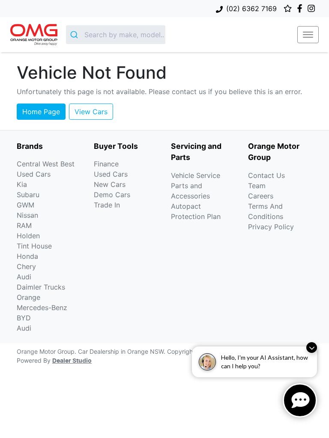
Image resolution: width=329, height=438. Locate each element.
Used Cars (111, 174)
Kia (22, 184)
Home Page (41, 111)
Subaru (28, 194)
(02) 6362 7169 (251, 8)
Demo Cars (112, 194)
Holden (28, 235)
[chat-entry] (300, 400)
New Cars (110, 184)
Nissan (27, 215)
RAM (24, 225)
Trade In (107, 205)
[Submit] (75, 34)
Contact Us (266, 175)
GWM (25, 205)
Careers (260, 196)
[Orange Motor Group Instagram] (313, 8)
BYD (24, 318)
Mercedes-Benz (42, 307)
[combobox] (115, 34)
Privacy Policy (271, 226)
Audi (24, 276)
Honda (27, 256)
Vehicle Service (195, 175)
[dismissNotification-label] (311, 347)
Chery (26, 266)
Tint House (34, 246)
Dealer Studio (72, 361)
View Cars (91, 111)
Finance (106, 164)
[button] (308, 34)
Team (257, 185)
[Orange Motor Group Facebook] (301, 8)
